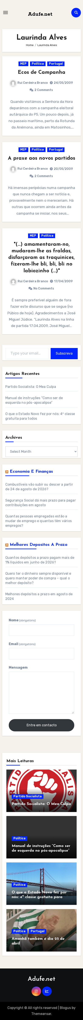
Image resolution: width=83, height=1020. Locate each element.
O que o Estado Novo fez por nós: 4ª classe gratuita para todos (39, 897)
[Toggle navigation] (5, 12)
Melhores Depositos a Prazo (38, 545)
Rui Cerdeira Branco (32, 83)
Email (22, 644)
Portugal (56, 64)
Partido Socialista (27, 796)
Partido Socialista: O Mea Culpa (30, 387)
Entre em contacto (42, 725)
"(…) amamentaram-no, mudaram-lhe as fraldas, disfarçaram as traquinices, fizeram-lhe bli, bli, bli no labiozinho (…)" (41, 258)
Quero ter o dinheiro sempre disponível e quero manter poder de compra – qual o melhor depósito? (38, 578)
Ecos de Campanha (41, 72)
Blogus (65, 1008)
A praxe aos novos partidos (41, 158)
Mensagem (18, 667)
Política (38, 64)
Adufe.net (40, 14)
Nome (22, 620)
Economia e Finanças (31, 471)
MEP (23, 64)
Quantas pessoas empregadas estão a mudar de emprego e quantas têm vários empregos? (38, 521)
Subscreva (64, 353)
